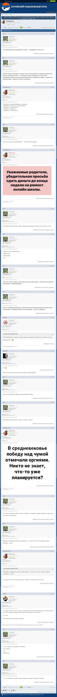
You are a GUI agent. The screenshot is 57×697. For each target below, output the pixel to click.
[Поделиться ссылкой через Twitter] (9, 690)
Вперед (29, 27)
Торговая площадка (17, 17)
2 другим (47, 485)
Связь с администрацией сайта (22, 694)
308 (23, 27)
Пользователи (24, 18)
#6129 (52, 291)
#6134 (52, 427)
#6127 (52, 234)
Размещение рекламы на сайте (34, 694)
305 (17, 27)
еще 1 (48, 53)
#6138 (52, 593)
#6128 (52, 265)
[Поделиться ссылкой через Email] (15, 690)
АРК (2, 692)
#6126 (52, 208)
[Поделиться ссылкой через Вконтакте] (5, 690)
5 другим (47, 519)
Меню (2, 12)
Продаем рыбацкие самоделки (28, 17)
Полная (10, 694)
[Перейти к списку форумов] (6, 6)
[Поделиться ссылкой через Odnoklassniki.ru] (2, 690)
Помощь (41, 694)
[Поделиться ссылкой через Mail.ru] (3, 690)
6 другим (47, 114)
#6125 (52, 149)
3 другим (47, 313)
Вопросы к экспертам (40, 17)
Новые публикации (50, 12)
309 (25, 27)
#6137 (52, 551)
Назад (5, 27)
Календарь (30, 18)
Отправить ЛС (7, 42)
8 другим (47, 198)
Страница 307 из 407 (11, 27)
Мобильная (14, 694)
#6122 (52, 57)
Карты (34, 18)
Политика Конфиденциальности (49, 692)
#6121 (52, 33)
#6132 (52, 377)
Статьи (47, 17)
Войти (48, 1)
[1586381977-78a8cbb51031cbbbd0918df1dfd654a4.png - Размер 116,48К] (27, 180)
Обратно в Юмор (53, 687)
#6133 (52, 402)
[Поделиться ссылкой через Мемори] (11, 690)
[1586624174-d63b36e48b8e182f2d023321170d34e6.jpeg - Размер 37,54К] (27, 463)
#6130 (52, 317)
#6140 (52, 661)
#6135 (52, 496)
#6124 (52, 124)
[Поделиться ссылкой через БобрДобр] (13, 690)
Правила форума (40, 692)
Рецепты (51, 17)
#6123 (52, 87)
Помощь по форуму (8, 17)
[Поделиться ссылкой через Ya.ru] (7, 690)
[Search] (56, 12)
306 (19, 27)
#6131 (52, 350)
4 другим (47, 287)
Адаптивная (6, 694)
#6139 (52, 629)
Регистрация (53, 1)
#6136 (52, 523)
